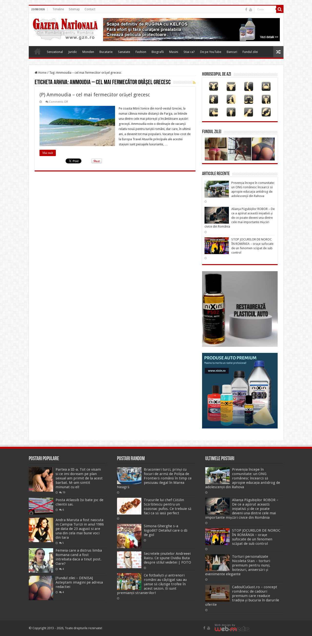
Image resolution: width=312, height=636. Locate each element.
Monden (88, 52)
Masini (173, 52)
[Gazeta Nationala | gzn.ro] (65, 28)
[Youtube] (251, 9)
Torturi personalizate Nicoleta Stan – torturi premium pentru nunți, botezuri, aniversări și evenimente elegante (237, 565)
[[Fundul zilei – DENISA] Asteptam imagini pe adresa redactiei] (41, 588)
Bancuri (232, 52)
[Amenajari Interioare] (191, 29)
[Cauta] (279, 9)
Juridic (72, 52)
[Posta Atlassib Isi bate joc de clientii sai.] (41, 506)
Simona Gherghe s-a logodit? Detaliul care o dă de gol (165, 530)
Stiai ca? (189, 52)
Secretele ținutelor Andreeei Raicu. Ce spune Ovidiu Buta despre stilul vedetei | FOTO (167, 558)
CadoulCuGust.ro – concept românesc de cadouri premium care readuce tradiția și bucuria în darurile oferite (242, 596)
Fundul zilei (250, 52)
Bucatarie (106, 52)
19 (63, 492)
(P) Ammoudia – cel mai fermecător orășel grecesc (94, 95)
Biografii (158, 52)
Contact (90, 9)
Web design (223, 625)
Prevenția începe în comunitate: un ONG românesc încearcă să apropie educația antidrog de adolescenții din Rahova (242, 478)
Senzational (55, 52)
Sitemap (74, 9)
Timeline (58, 9)
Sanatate (124, 52)
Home (37, 51)
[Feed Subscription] (194, 83)
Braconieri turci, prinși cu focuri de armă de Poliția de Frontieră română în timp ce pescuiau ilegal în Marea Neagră (154, 478)
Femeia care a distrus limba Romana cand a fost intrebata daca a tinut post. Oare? (79, 557)
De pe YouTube (210, 52)
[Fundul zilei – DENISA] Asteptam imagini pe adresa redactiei (79, 582)
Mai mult (47, 153)
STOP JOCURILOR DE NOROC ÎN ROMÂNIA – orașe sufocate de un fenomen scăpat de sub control (256, 537)
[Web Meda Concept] (232, 628)
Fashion (141, 52)
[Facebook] (246, 9)
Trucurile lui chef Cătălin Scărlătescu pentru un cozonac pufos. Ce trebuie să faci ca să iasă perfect (167, 506)
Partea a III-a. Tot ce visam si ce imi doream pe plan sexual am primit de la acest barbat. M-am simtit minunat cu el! (79, 478)
